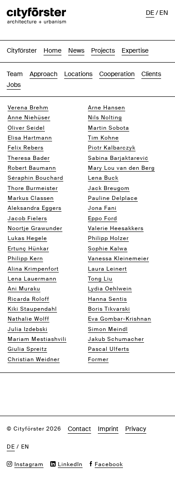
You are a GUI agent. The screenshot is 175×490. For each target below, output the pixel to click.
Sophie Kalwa (107, 248)
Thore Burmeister (33, 188)
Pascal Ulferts (108, 349)
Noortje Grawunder (35, 228)
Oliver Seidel (26, 128)
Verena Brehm (28, 107)
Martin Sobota (108, 128)
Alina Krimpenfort (33, 269)
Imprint (108, 428)
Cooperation (117, 73)
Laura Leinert (107, 269)
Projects (103, 50)
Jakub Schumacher (116, 339)
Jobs (14, 84)
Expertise (135, 50)
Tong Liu (100, 279)
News (76, 50)
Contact (79, 428)
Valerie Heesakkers (116, 228)
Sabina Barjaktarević (118, 158)
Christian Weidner (34, 359)
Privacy (135, 428)
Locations (78, 73)
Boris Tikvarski (109, 309)
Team (15, 73)
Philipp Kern (25, 258)
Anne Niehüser (29, 117)
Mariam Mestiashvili (37, 339)
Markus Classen (31, 198)
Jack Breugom (109, 188)
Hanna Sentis (107, 299)
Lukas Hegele (27, 238)
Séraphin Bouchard (35, 178)
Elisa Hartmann (30, 138)
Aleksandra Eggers (34, 208)
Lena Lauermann (32, 279)
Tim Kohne (103, 138)
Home (52, 50)
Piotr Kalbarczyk (112, 148)
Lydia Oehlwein (110, 289)
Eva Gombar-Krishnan (119, 319)
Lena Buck (103, 178)
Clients (151, 73)
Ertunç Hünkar (28, 248)
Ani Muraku (24, 289)
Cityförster (22, 50)
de (150, 12)
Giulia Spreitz (27, 349)
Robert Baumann (32, 168)
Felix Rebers (26, 148)
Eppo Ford (102, 218)
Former (98, 359)
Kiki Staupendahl (32, 309)
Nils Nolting (105, 117)
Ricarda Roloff (28, 299)
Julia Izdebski (28, 329)
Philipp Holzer (108, 238)
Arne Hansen (106, 107)
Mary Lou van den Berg (121, 168)
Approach (43, 73)
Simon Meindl (108, 329)
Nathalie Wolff (28, 319)
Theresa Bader (29, 158)
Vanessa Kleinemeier (118, 258)
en (163, 12)
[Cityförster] (36, 12)
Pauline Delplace (113, 198)
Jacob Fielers (27, 218)
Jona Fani (102, 208)
